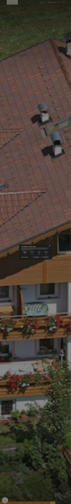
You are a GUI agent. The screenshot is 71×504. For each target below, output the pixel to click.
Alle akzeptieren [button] (45, 257)
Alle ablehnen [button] (36, 257)
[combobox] (49, 245)
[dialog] (35, 252)
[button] (24, 257)
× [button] (50, 245)
